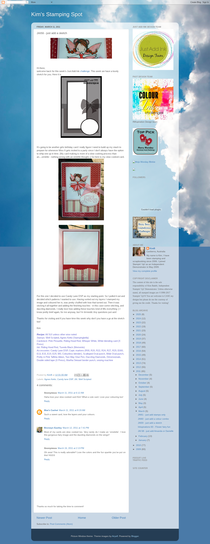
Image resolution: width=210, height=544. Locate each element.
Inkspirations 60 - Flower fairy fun (154, 427)
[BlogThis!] (78, 375)
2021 (139, 330)
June (141, 399)
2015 (139, 355)
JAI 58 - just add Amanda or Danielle (155, 431)
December (144, 375)
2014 (139, 359)
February (143, 436)
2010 (139, 445)
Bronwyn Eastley (53, 428)
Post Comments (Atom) (61, 524)
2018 (139, 343)
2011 (138, 371)
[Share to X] (81, 375)
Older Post (119, 517)
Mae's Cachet (51, 410)
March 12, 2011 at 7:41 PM (76, 428)
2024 (139, 318)
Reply (47, 401)
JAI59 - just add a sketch (150, 423)
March (142, 411)
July (141, 395)
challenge (85, 71)
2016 (139, 351)
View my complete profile (145, 271)
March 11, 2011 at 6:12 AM (71, 393)
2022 (139, 326)
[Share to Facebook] (84, 375)
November (144, 379)
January (143, 440)
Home (82, 517)
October (143, 383)
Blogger (135, 536)
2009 (139, 449)
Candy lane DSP (65, 379)
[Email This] (75, 375)
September (144, 387)
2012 (139, 367)
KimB (152, 248)
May (141, 403)
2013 (139, 363)
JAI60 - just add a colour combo (153, 419)
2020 (139, 335)
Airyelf (115, 536)
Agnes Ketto (50, 379)
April (141, 407)
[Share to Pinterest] (87, 375)
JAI (75, 379)
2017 (139, 347)
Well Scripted (85, 379)
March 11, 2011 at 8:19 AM (72, 410)
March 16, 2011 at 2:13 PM (71, 448)
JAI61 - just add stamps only (151, 415)
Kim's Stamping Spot (56, 14)
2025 (139, 314)
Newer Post (44, 517)
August (142, 391)
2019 (139, 339)
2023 (139, 322)
